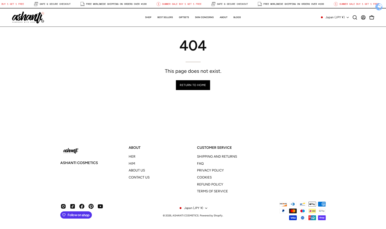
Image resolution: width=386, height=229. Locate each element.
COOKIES (204, 177)
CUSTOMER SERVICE (214, 147)
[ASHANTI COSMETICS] (28, 17)
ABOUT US (137, 170)
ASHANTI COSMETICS (79, 163)
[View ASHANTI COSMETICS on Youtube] (100, 206)
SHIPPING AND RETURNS (217, 156)
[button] (184, 17)
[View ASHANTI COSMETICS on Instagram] (63, 206)
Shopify (218, 215)
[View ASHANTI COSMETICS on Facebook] (82, 206)
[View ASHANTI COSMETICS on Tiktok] (73, 206)
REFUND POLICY (210, 184)
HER (132, 156)
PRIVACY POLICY (210, 170)
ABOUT (135, 147)
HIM (132, 163)
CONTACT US (139, 177)
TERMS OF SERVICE (212, 191)
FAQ (200, 163)
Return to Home (193, 85)
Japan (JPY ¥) (335, 17)
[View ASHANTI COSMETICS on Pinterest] (91, 206)
